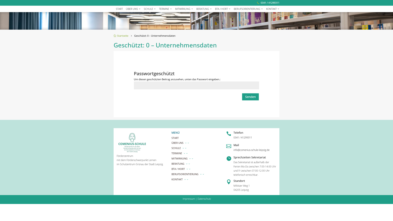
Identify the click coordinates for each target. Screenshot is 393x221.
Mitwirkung (182, 9)
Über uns (132, 9)
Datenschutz (204, 198)
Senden (250, 97)
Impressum (189, 198)
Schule (148, 9)
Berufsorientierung (247, 9)
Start (119, 9)
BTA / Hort (221, 9)
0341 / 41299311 (270, 2)
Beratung (202, 9)
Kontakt (271, 9)
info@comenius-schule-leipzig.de (251, 150)
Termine (164, 9)
